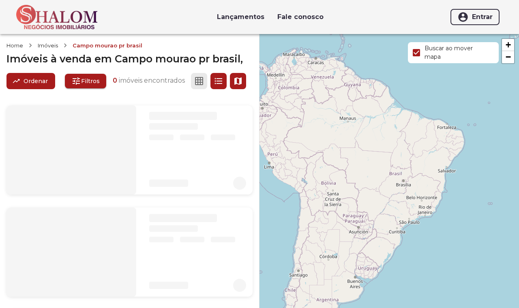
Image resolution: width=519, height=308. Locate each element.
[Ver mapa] (238, 81)
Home (14, 45)
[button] (508, 45)
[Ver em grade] (199, 81)
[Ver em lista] (218, 81)
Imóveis (48, 45)
